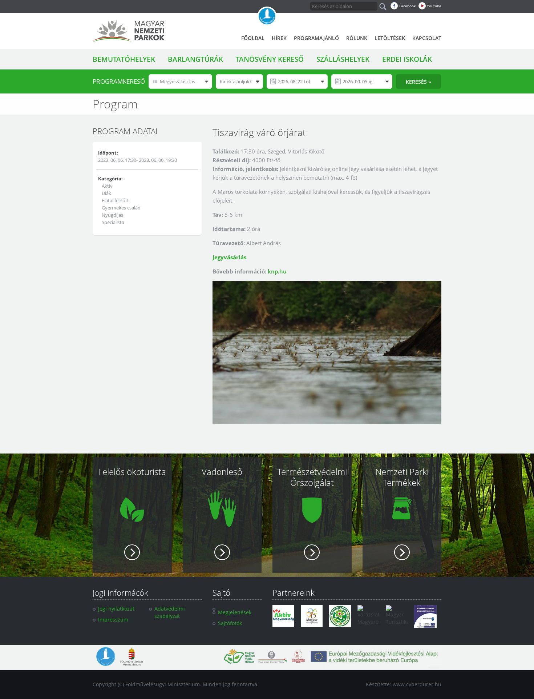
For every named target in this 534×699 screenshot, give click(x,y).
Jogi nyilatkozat (116, 608)
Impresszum (113, 619)
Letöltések (390, 38)
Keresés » (418, 81)
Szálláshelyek (342, 59)
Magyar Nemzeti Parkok (129, 31)
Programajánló (316, 38)
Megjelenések (234, 612)
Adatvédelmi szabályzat (169, 612)
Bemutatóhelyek (124, 59)
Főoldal (252, 38)
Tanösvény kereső (270, 59)
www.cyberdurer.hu (417, 684)
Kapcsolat (426, 38)
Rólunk (356, 38)
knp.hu (277, 271)
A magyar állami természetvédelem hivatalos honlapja (267, 16)
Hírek (279, 38)
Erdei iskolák (407, 59)
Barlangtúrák (195, 59)
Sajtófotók (230, 623)
